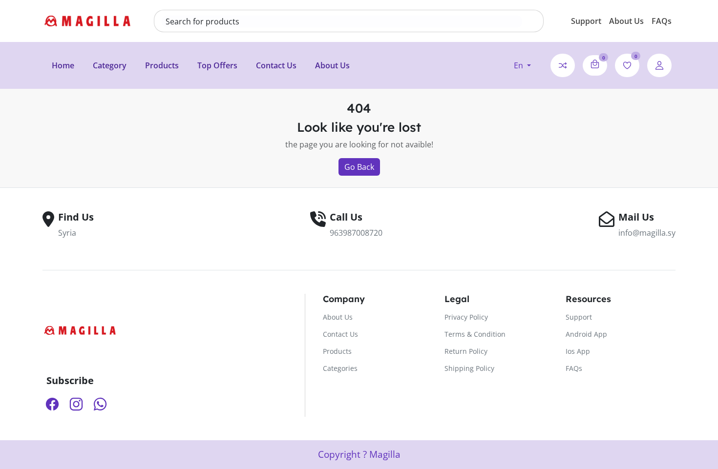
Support (586, 21)
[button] (522, 65)
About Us (626, 21)
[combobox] (342, 21)
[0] (595, 64)
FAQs (662, 21)
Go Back (359, 167)
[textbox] (342, 21)
